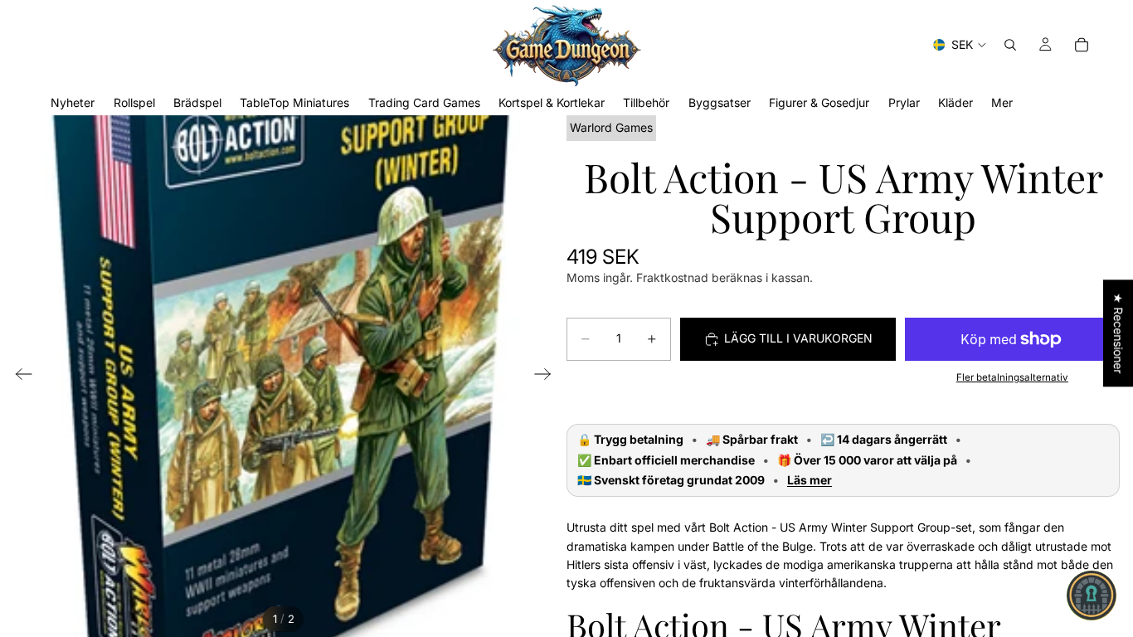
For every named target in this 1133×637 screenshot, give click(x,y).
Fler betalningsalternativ (1012, 377)
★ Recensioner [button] (1118, 333)
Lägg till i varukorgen (798, 338)
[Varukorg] (1081, 45)
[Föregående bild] (18, 376)
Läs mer (809, 480)
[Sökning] (1010, 45)
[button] (1091, 595)
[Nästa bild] (547, 376)
